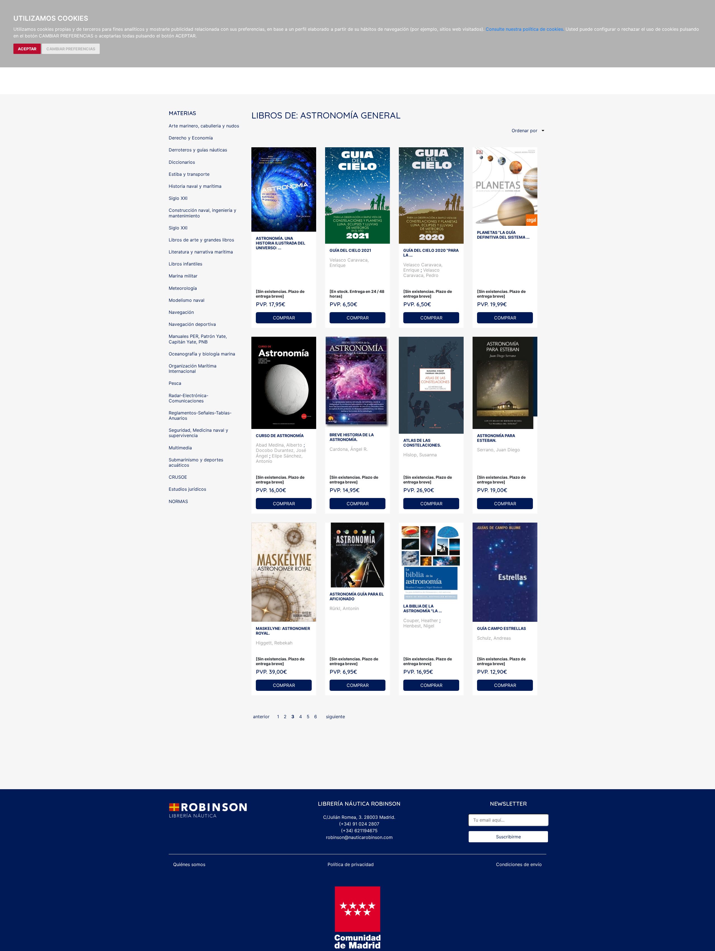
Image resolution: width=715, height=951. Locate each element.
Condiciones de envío (519, 864)
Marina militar (183, 276)
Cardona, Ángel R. (349, 449)
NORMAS (178, 501)
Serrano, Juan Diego (498, 449)
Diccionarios (182, 162)
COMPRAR (284, 318)
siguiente (335, 716)
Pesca (175, 383)
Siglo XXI (178, 198)
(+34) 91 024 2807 (359, 824)
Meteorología (183, 288)
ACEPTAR (27, 48)
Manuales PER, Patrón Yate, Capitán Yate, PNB (198, 338)
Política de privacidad (351, 864)
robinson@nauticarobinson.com (359, 837)
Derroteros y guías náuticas (198, 150)
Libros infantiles (185, 264)
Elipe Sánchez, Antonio (279, 458)
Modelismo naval (186, 300)
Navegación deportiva (192, 324)
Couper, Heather (421, 620)
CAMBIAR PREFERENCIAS (70, 48)
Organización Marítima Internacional (192, 368)
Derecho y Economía (191, 138)
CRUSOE (178, 477)
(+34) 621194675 (359, 830)
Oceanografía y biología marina (202, 354)
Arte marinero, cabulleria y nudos (204, 126)
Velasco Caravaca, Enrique (349, 262)
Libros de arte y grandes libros (201, 240)
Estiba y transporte (189, 174)
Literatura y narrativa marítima (201, 252)
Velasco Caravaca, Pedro (421, 272)
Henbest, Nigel (418, 626)
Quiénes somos (189, 864)
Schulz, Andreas (494, 638)
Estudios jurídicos (187, 489)
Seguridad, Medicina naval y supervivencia (198, 432)
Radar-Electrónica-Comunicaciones (188, 398)
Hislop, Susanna (420, 454)
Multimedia (180, 447)
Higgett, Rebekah (274, 643)
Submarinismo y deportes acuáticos (196, 462)
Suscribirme (508, 836)
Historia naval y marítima (195, 186)
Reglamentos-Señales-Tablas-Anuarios (200, 415)
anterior (261, 716)
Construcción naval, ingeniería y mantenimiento (202, 212)
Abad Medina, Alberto (280, 445)
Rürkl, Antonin (344, 608)
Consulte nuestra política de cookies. (525, 29)
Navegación (181, 312)
